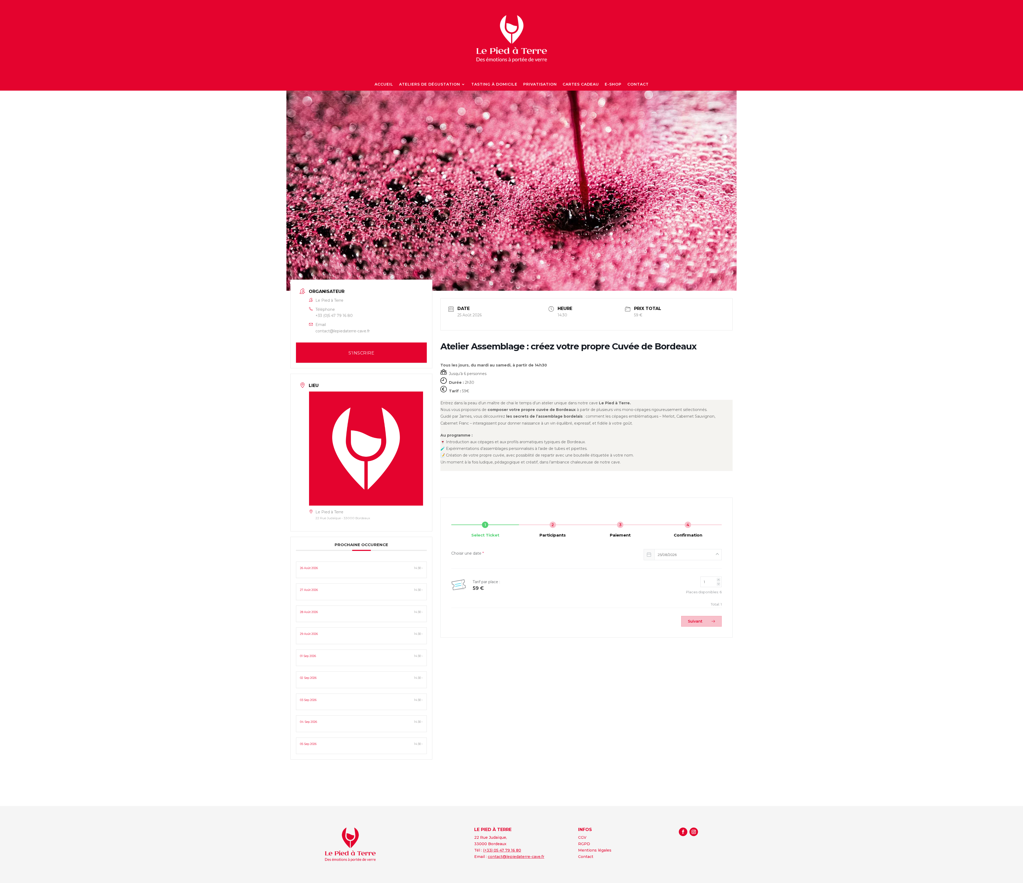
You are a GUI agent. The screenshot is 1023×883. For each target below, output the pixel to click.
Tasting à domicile (494, 84)
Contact (638, 84)
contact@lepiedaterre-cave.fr (342, 331)
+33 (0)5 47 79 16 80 (334, 315)
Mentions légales (594, 850)
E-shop (613, 84)
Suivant (696, 621)
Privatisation (540, 84)
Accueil (384, 84)
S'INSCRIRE (361, 353)
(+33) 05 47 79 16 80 (502, 850)
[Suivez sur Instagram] (693, 832)
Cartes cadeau (581, 84)
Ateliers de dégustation (429, 84)
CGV (582, 837)
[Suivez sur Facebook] (683, 832)
